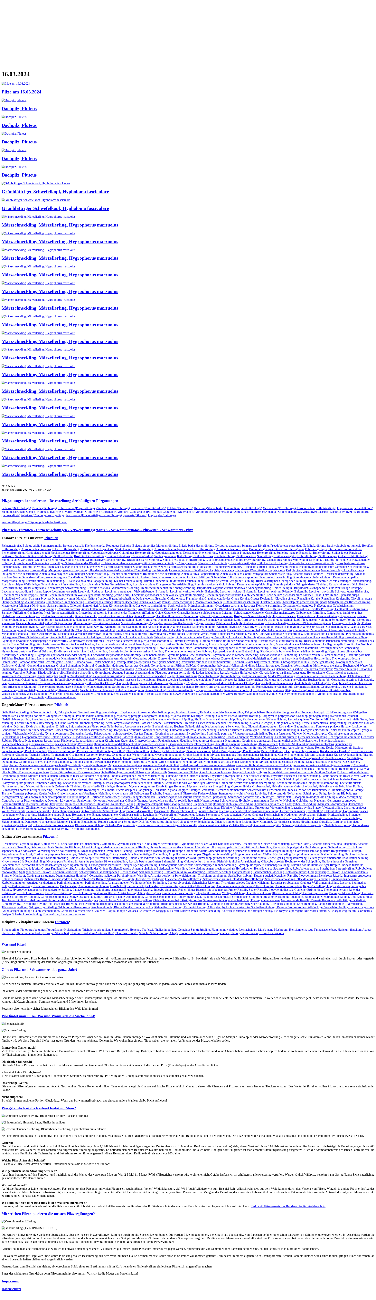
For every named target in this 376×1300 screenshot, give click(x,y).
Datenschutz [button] (11, 1289)
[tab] (188, 944)
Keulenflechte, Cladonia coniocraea (61, 793)
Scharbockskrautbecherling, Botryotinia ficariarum (110, 730)
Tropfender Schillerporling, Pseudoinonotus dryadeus (174, 779)
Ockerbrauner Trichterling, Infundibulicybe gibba (51, 679)
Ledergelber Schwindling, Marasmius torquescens (316, 804)
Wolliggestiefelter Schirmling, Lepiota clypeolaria (160, 882)
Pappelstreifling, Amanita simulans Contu (225, 573)
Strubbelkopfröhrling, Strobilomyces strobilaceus (109, 723)
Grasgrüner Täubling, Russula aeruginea (253, 581)
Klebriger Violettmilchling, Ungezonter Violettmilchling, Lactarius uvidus (266, 807)
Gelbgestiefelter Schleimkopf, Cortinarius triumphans (139, 619)
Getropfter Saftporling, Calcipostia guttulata (235, 779)
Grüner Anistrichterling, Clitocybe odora (172, 563)
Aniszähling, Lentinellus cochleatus (122, 630)
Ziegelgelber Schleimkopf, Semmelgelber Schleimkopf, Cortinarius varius (217, 619)
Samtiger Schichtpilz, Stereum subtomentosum (217, 790)
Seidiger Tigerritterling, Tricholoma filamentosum (59, 907)
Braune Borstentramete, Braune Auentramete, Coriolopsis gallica (102, 814)
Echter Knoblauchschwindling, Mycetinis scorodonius (138, 640)
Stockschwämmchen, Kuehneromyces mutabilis (161, 577)
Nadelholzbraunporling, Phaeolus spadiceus (29, 719)
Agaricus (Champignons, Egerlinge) (43, 515)
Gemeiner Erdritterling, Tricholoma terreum (321, 889)
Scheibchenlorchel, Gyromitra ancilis (211, 655)
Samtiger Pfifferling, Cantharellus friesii (26, 612)
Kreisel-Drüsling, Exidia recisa (51, 651)
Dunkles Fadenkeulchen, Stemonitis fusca (54, 775)
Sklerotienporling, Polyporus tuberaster (178, 637)
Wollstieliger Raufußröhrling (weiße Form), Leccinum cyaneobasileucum (123, 595)
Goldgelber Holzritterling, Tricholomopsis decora (329, 658)
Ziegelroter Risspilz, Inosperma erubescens (344, 875)
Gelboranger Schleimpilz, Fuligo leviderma (313, 793)
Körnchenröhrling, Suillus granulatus (153, 556)
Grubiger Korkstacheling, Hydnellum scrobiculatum (284, 814)
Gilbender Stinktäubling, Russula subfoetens (306, 744)
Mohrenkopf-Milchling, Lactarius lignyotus (319, 559)
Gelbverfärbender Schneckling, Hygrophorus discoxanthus (117, 811)
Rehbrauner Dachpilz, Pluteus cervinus (240, 623)
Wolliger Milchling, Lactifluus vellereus (246, 893)
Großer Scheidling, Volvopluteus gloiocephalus (121, 662)
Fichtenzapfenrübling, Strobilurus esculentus (166, 686)
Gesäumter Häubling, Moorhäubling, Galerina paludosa (89, 847)
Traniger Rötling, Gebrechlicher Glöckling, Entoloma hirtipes (269, 872)
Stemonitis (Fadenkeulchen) (19, 511)
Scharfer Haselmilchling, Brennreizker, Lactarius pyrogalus (48, 914)
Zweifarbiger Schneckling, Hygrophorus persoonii (33, 655)
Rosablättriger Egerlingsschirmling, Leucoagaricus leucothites (83, 865)
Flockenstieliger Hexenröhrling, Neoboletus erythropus (84, 552)
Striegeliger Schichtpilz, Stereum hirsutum (207, 758)
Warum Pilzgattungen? (16, 522)
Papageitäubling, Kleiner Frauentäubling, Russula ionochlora (130, 581)
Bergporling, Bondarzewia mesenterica (97, 570)
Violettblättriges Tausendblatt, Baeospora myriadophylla (289, 797)
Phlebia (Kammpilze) (180, 508)
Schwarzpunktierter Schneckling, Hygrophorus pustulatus (161, 676)
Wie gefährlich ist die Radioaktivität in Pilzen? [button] (39, 1108)
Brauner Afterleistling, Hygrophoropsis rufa (211, 847)
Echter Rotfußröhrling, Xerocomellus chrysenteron (83, 549)
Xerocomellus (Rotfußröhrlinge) (316, 508)
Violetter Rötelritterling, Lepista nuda (145, 570)
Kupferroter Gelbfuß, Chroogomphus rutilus (281, 662)
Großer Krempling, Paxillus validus (23, 858)
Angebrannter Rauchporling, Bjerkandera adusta (31, 814)
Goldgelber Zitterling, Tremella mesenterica (301, 723)
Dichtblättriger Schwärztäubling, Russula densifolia (78, 588)
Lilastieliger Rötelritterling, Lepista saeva (260, 570)
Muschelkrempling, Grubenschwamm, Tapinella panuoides (187, 712)
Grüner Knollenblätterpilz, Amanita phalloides (69, 868)
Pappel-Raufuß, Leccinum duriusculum (52, 595)
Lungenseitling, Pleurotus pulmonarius (350, 633)
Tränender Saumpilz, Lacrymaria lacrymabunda (94, 655)
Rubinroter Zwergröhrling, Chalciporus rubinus (262, 559)
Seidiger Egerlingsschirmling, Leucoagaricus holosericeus (157, 865)
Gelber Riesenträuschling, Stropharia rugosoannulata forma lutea (68, 669)
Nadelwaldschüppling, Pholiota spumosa (69, 761)
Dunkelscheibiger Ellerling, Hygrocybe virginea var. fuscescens (333, 683)
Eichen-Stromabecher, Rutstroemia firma (75, 772)
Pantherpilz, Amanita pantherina (83, 861)
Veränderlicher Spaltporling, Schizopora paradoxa (223, 797)
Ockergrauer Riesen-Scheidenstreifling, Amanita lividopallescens (42, 637)
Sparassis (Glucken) (135, 515)
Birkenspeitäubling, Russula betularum (128, 861)
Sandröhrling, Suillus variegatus (276, 556)
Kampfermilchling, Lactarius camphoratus (87, 658)
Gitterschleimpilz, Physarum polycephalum (213, 775)
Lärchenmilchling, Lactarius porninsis (346, 655)
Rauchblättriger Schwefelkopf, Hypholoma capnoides (224, 577)
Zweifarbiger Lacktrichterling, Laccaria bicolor (100, 651)
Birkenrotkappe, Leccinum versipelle (54, 591)
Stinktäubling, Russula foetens (259, 744)
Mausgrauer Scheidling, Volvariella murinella (179, 662)
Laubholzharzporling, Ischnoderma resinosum (277, 783)
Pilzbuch (51, 538)
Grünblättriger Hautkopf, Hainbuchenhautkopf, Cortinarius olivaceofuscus (47, 910)
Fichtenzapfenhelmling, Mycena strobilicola (95, 758)
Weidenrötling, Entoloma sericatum (209, 872)
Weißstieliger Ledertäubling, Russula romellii (51, 690)
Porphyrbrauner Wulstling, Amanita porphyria (145, 875)
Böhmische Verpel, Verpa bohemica (208, 633)
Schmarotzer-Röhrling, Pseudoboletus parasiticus (271, 545)
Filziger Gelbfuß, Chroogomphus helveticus (202, 665)
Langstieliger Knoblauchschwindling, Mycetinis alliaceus (264, 644)
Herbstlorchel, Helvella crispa (254, 868)
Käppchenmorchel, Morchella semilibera (312, 630)
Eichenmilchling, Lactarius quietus (287, 719)
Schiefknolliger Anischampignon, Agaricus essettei (159, 626)
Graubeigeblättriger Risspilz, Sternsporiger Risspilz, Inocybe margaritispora (117, 879)
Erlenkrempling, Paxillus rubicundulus (320, 903)
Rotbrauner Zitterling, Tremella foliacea (26, 754)
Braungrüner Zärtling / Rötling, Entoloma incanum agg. (79, 818)
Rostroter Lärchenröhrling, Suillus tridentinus (102, 556)
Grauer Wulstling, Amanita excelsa (342, 570)
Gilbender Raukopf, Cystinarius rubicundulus (236, 850)
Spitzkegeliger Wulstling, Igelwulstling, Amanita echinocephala (196, 868)
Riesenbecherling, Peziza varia (74, 744)
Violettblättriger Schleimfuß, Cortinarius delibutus (110, 779)
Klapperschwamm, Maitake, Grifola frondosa (80, 598)
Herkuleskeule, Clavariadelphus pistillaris (265, 672)
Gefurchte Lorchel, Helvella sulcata (316, 786)
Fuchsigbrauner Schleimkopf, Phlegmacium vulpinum (297, 619)
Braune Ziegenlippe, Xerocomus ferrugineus (276, 549)
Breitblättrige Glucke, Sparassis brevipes (27, 598)
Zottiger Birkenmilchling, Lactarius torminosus (30, 886)
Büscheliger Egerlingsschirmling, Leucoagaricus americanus (304, 858)
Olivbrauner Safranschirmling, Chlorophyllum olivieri (65, 605)
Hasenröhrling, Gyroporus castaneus (218, 545)
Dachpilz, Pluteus (19, 108)
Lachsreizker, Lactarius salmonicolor (109, 566)
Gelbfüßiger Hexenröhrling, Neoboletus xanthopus (150, 552)
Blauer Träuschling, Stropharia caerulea (35, 644)
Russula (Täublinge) (44, 508)
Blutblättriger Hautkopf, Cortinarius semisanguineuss (297, 850)
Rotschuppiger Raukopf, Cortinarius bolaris (180, 850)
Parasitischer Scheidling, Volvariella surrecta (218, 910)
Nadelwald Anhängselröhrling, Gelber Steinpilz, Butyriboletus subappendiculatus (284, 588)
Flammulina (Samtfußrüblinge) (243, 508)
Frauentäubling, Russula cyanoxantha (68, 581)
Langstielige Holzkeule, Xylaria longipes (162, 790)
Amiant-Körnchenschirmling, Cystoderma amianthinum (133, 605)
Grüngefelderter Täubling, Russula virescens (323, 584)
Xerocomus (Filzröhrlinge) (279, 508)
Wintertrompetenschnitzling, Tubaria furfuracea (262, 733)
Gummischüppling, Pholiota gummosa (242, 719)
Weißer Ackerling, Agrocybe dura (194, 623)
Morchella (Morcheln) (50, 511)
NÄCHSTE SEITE (15, 68)
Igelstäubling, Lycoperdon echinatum (218, 651)
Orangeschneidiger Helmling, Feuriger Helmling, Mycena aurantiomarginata (94, 765)
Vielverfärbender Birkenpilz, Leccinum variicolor (164, 591)
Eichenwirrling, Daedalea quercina (227, 737)
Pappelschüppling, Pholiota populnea (24, 751)
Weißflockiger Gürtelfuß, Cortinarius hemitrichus (218, 783)
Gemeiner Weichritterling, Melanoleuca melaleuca (311, 665)
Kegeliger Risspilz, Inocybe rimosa (296, 875)
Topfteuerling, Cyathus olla (68, 754)
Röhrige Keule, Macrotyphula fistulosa (339, 747)
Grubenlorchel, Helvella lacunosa (273, 786)
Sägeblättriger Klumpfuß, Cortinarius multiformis (231, 747)
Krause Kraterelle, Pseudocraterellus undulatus (104, 616)
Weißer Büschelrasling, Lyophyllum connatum (291, 854)
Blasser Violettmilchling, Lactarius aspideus (339, 807)
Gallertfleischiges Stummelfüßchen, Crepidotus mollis (134, 772)
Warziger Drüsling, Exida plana (21, 726)
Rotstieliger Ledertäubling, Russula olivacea (206, 679)
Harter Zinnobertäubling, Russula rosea (251, 640)
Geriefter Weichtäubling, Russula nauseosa (109, 679)
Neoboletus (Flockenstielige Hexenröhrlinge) (94, 515)
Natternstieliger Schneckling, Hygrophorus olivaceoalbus (327, 651)
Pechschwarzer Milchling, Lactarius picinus (198, 818)
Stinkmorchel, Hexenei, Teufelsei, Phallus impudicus (144, 929)
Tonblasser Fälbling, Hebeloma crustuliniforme (31, 900)
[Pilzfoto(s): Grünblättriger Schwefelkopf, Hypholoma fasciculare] (36, 183)
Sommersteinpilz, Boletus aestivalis (62, 545)
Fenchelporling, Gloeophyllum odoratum (253, 726)
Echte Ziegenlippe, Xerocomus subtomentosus (333, 549)
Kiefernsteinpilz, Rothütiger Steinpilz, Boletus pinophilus (120, 545)
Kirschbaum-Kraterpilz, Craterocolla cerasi (131, 740)
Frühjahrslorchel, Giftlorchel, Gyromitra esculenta (111, 843)
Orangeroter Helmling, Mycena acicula (166, 715)
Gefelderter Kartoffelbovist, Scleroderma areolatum (262, 879)
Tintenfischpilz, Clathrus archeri (58, 723)
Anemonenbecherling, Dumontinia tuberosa (169, 730)
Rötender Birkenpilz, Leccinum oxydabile (308, 591)
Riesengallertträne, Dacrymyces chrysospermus (290, 751)
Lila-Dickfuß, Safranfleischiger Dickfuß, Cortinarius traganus (148, 886)
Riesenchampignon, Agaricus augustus (216, 626)
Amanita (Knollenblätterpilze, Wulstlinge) (291, 511)
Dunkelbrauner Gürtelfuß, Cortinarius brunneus (42, 768)
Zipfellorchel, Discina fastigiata (60, 843)
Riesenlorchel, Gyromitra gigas (21, 843)
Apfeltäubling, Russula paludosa (275, 584)
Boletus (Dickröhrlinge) (16, 508)
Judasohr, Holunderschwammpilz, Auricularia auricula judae (237, 566)
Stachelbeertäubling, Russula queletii (251, 875)
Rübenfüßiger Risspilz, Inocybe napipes (203, 889)
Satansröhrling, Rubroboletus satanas (296, 868)
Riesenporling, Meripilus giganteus (51, 570)
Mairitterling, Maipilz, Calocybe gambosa (256, 633)
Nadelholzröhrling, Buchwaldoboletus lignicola (332, 545)
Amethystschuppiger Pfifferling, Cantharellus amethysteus (174, 609)
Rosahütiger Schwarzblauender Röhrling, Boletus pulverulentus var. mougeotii (98, 563)
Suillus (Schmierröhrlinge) (113, 508)
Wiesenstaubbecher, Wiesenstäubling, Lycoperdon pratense (38, 693)
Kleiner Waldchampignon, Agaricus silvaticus (146, 644)
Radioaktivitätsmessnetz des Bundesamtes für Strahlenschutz (288, 1206)
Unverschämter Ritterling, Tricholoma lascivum (210, 768)
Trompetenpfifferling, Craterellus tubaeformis (79, 612)
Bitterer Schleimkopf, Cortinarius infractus (99, 768)
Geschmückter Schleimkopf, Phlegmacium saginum (112, 690)
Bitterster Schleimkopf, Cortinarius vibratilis (153, 768)
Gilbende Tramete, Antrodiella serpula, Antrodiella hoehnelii (162, 800)
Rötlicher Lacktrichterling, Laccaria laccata (283, 563)
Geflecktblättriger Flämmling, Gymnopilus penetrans (326, 879)
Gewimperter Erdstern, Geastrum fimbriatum (235, 765)
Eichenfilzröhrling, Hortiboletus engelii (26, 552)
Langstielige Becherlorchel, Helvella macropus (57, 648)
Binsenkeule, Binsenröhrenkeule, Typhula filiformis (186, 811)
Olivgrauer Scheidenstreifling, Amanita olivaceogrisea (35, 573)
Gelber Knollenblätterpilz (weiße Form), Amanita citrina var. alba (301, 843)
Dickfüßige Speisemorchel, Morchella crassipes (256, 630)
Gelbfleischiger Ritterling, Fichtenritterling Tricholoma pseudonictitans (89, 903)
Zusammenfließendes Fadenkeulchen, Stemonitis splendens (308, 740)
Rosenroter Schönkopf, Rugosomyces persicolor (254, 690)
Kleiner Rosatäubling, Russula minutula (300, 640)
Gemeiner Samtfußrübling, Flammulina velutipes (208, 929)
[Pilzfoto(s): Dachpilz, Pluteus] (14, 100)
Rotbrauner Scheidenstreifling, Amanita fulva (171, 573)
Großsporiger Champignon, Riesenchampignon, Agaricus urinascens (282, 626)
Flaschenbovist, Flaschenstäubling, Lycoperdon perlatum (332, 616)
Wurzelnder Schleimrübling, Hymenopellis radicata (288, 637)
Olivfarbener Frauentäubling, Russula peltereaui (198, 581)
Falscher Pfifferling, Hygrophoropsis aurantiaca (153, 847)
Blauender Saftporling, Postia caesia (70, 751)
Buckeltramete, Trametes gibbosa (332, 790)
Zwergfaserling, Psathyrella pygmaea (209, 733)
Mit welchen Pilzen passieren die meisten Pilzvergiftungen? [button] (48, 1214)
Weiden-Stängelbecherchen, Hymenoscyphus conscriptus (156, 797)
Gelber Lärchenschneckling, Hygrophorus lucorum (214, 648)
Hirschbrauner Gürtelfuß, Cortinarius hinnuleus (330, 821)
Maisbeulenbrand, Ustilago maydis (321, 644)
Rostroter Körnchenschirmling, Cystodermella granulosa (278, 605)
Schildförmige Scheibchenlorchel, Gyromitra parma (156, 655)
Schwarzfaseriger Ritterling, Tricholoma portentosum (162, 651)
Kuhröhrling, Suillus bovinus (195, 556)
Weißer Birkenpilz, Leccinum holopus (219, 591)
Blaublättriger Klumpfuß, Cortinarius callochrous (170, 747)
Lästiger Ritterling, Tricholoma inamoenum (56, 790)
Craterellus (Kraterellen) (178, 511)
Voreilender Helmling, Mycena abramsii (108, 793)
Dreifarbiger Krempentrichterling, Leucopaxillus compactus (277, 768)
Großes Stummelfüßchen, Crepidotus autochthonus (199, 772)
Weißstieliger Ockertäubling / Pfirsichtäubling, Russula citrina (62, 584)
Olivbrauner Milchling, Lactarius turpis (128, 850)
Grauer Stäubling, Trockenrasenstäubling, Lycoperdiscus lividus (184, 690)
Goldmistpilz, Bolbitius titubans (262, 730)
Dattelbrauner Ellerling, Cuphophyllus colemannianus (259, 683)
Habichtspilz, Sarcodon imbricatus (23, 662)
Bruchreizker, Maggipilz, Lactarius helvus (164, 910)
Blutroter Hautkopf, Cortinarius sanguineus (28, 875)
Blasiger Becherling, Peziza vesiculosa (137, 602)
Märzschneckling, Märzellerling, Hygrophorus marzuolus (60, 224)
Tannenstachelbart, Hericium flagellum (338, 929)
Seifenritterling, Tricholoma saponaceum (295, 896)
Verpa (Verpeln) (74, 511)
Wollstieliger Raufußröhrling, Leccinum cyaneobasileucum (205, 595)
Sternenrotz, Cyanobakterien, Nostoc (228, 814)
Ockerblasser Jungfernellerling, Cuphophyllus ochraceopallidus (186, 683)
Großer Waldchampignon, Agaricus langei (202, 644)
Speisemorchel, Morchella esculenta (204, 630)
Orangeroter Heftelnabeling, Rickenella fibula (84, 719)
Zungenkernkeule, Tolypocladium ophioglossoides (101, 733)
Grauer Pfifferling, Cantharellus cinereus (158, 616)
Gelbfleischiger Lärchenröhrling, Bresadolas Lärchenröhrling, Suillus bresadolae (135, 559)
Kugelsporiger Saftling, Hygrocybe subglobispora (194, 804)
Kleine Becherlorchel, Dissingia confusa (177, 900)
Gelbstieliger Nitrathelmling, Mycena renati (250, 761)
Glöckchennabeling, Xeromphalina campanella (143, 719)
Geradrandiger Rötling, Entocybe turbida (346, 896)
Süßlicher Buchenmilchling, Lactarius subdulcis (31, 658)
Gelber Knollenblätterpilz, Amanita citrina (234, 843)
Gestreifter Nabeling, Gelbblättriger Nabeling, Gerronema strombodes (313, 800)
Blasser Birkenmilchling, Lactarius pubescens (300, 893)
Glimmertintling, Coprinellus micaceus (96, 623)
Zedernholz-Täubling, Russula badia (77, 786)
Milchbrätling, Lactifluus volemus (302, 655)
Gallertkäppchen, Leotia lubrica (21, 868)
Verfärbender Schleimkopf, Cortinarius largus (142, 818)
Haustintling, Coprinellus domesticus (248, 740)
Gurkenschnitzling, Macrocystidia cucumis (28, 786)
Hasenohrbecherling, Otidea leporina (132, 598)
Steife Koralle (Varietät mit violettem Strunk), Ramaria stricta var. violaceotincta (171, 807)
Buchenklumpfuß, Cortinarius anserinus (332, 679)
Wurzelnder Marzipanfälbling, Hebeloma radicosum (175, 765)
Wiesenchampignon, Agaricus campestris (38, 626)
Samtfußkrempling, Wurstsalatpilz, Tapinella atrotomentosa (114, 712)
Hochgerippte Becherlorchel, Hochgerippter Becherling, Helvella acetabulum (135, 648)
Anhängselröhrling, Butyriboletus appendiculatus (202, 588)
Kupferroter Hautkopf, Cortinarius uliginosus (40, 896)
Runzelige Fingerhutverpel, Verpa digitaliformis (117, 633)
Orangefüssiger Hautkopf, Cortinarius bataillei (97, 896)
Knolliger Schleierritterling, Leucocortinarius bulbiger (92, 676)
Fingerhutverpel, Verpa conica (166, 633)
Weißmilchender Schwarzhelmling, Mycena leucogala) (239, 723)
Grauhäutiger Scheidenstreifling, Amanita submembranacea (105, 573)
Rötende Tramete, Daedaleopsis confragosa (77, 737)
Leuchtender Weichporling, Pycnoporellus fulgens (174, 814)
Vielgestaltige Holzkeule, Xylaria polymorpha (41, 733)
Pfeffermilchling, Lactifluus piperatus (217, 744)
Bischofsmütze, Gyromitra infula (249, 896)
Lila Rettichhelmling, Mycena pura (41, 861)
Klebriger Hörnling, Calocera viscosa (214, 715)
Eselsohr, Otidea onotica (170, 598)
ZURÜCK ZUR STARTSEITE (21, 65)
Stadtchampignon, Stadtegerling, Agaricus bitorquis (95, 626)
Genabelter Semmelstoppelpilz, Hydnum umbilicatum (309, 693)
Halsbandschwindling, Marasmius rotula (302, 761)
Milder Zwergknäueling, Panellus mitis (236, 751)
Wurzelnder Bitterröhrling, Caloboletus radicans (124, 858)
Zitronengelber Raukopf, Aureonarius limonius (267, 903)
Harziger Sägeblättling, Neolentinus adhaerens (151, 758)
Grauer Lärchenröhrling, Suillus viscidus (60, 559)
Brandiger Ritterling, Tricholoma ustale (158, 903)
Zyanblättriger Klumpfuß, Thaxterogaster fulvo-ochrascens (38, 825)
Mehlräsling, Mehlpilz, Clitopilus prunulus (73, 630)
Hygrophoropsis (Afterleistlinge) (213, 511)
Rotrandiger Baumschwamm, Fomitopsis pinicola (309, 726)
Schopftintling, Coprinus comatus (59, 609)
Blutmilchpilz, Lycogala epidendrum (305, 730)
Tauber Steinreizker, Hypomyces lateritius (203, 896)
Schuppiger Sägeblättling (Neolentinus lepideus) (328, 715)
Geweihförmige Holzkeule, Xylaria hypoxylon (38, 758)
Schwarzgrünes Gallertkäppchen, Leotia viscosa (108, 872)
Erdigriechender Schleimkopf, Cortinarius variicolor (295, 779)
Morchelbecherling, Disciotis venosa (257, 655)
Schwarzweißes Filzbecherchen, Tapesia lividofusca (279, 790)
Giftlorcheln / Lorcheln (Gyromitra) (107, 511)
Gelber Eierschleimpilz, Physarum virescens (268, 775)
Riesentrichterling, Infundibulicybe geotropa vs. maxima (232, 676)
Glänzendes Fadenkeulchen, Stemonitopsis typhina (214, 793)
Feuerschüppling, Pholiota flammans (194, 719)
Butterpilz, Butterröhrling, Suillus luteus (323, 552)
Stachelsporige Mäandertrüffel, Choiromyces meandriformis (67, 640)
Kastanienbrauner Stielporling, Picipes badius (44, 623)
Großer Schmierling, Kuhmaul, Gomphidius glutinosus (90, 665)
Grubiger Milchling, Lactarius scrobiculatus (272, 882)
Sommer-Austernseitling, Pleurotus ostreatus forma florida (159, 672)
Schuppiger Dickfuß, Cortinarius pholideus (150, 821)
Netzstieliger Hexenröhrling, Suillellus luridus (211, 552)
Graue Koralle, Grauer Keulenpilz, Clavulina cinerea (263, 598)
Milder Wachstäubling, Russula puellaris (293, 676)
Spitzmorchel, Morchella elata (163, 630)
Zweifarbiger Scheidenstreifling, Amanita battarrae (99, 577)
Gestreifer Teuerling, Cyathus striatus (108, 754)
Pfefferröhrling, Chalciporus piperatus (209, 559)
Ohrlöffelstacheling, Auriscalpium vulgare (288, 747)
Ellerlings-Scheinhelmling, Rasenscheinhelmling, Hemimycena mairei (262, 811)
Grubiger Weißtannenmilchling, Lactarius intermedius (333, 882)
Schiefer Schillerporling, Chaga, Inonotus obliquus (170, 933)
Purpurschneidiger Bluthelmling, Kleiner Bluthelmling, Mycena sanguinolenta (285, 754)
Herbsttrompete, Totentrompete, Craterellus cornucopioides (38, 616)
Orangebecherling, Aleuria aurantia (23, 602)
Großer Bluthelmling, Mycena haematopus (209, 754)
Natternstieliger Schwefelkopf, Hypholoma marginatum (234, 800)
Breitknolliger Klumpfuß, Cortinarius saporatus (271, 821)
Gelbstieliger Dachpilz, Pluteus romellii (158, 793)
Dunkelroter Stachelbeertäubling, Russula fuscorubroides (270, 907)
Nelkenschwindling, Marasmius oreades (255, 665)
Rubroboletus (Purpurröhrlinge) (77, 508)
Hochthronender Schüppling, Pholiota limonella (314, 861)
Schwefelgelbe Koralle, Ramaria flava (68, 662)
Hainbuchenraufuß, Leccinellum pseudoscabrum (272, 595)
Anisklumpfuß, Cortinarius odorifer (135, 658)
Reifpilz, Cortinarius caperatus (213, 686)
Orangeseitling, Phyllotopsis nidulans (351, 723)
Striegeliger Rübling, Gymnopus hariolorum (210, 903)
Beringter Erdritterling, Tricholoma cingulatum (74, 893)
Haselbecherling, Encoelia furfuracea (219, 730)
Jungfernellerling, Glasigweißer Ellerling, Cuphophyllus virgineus (106, 683)
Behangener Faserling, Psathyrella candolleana (304, 669)
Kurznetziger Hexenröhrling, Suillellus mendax (269, 552)
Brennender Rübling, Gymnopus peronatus (290, 765)
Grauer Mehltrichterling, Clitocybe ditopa (160, 775)
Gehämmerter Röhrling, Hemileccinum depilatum (141, 588)
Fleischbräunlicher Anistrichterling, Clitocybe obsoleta (250, 861)
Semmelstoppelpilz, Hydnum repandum (208, 616)
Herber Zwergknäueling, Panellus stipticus (320, 758)
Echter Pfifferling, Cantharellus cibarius (234, 609)
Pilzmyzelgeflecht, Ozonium (41, 800)
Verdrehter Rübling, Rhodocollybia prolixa (39, 672)
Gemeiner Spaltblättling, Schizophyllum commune (329, 737)
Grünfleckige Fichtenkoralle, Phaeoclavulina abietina (195, 825)
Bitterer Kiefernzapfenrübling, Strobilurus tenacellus (106, 686)
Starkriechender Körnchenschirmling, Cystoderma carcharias (205, 605)
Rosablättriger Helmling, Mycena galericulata (184, 786)
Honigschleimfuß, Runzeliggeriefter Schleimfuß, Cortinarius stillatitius (276, 686)
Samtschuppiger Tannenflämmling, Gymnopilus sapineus (229, 865)
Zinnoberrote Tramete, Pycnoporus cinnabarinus (263, 758)
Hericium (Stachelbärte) (208, 508)
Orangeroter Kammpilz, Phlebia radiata (70, 715)
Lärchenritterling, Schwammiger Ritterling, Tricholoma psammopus (57, 828)
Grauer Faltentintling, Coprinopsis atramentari (109, 609)
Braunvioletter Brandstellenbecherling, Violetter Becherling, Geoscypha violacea (143, 744)
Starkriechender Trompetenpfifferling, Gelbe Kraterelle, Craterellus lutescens (155, 612)
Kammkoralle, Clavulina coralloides (208, 598)
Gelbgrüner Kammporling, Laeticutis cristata (333, 783)
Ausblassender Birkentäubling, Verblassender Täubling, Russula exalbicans (121, 693)
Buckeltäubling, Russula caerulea (157, 679)
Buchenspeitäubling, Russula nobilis (287, 865)
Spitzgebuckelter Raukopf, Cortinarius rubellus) (48, 872)
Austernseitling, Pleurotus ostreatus (116, 933)
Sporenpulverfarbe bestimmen (48, 522)
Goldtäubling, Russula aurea (236, 584)
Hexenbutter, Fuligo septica (283, 712)
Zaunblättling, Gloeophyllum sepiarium (129, 737)
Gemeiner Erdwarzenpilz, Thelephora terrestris (255, 818)
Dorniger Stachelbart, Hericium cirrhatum (69, 933)
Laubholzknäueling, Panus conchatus (319, 775)
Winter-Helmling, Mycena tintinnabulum (157, 754)
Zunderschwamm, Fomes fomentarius (55, 730)
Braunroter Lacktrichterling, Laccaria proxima (89, 644)
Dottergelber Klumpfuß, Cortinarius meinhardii (215, 886)
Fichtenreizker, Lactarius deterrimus (24, 566)
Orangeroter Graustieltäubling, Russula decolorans (187, 584)
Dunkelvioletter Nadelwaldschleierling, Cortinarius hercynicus (259, 658)
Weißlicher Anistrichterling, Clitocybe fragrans (132, 893)
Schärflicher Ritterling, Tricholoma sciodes (218, 882)
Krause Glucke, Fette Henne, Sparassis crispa (331, 595)
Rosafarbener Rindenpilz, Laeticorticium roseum (74, 740)
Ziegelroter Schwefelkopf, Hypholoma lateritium (232, 854)
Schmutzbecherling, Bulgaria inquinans (54, 779)
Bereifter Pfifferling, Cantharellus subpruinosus (338, 609)
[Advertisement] (119, 32)
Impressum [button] (10, 1281)
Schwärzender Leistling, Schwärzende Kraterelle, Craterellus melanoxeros (249, 612)
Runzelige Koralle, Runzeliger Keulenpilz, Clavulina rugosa (334, 598)
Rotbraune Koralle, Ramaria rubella (337, 768)
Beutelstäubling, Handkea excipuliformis (80, 619)
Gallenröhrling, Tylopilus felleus (245, 712)
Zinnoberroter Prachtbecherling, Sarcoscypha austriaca (79, 602)
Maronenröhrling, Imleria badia (175, 545)
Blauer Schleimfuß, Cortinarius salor (230, 662)
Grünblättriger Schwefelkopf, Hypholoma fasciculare (55, 191)
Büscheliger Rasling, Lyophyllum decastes (335, 662)
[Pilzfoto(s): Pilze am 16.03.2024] (16, 83)
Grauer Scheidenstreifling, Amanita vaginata (40, 577)
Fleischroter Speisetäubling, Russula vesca (284, 577)
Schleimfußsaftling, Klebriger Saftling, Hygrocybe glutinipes (39, 804)
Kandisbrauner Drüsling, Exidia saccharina (346, 751)
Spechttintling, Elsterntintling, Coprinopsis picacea (337, 811)
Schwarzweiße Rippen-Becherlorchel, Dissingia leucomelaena (241, 900)
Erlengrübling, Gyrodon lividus (232, 786)
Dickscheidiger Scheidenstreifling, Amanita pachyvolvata (117, 637)
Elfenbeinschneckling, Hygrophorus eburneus (94, 672)
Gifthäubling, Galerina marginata (33, 847)
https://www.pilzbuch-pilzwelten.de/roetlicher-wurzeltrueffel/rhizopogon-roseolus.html (222, 693)
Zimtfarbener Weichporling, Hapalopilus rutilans (191, 893)
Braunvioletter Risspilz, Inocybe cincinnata (150, 889)
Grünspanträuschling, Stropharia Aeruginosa (337, 563)
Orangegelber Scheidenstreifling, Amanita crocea (281, 573)
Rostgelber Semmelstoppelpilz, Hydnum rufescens (265, 616)
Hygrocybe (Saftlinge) (162, 515)
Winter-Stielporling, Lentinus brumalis (273, 737)
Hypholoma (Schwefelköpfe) (355, 508)
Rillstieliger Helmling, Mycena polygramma (128, 786)
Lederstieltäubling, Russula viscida (217, 672)
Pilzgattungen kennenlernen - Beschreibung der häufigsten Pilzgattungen (60, 501)
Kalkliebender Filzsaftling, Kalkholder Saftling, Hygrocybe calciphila (120, 804)
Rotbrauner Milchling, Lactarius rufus (58, 783)
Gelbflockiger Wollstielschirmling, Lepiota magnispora (340, 907)
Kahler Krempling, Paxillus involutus (344, 854)
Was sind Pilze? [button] (14, 944)
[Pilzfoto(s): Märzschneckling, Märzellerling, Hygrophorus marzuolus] (38, 216)
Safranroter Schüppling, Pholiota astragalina (107, 775)
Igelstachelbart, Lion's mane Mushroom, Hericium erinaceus (276, 929)
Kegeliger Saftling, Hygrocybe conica (326, 886)
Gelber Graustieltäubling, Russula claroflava (128, 584)
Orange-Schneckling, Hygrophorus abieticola (260, 772)
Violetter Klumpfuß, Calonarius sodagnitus (255, 825)
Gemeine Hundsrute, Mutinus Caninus (312, 772)
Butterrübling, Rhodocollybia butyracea (266, 651)
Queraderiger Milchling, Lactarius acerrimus (94, 807)
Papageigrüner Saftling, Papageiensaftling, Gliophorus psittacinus (83, 889)
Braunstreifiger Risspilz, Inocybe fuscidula (337, 865)
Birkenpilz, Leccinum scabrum (262, 591)
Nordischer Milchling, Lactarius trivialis (334, 719)
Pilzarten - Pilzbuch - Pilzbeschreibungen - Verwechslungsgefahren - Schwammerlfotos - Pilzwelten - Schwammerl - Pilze (97, 530)
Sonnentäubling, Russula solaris (119, 747)
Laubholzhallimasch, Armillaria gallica (133, 669)
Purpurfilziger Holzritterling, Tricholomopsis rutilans (78, 929)
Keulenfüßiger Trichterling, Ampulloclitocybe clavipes (167, 854)
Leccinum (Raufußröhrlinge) (148, 508)
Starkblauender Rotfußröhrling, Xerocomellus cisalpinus (150, 549)
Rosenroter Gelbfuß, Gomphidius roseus (150, 665)
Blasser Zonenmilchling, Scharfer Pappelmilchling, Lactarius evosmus (118, 825)
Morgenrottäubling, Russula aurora (23, 581)
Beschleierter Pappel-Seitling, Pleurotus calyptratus (126, 761)
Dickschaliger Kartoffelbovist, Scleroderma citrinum (197, 879)
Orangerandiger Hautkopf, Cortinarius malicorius (86, 875)
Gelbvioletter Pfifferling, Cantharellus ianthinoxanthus (329, 612)
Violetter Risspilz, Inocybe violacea (116, 910)
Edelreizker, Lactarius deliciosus (66, 566)
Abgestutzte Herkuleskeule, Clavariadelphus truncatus (324, 672)
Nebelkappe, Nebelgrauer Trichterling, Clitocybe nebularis (97, 854)
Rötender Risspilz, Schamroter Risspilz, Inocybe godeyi (36, 879)
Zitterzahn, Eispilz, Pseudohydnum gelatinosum (304, 566)
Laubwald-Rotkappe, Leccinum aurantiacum (105, 591)
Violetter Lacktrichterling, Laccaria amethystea (227, 563)
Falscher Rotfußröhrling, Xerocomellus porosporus (216, 549)
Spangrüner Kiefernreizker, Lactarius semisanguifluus (166, 566)
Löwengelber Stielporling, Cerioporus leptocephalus (92, 800)
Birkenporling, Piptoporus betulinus (24, 929)
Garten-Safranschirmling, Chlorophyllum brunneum (184, 861)
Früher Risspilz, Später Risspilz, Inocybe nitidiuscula (261, 889)
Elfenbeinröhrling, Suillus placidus (235, 556)
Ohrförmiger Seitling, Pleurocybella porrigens (275, 910)
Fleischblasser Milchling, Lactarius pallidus (125, 900)
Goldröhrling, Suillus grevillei (54, 556)
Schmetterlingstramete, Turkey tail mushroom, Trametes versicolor (243, 933)
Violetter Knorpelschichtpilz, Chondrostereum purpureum (327, 733)
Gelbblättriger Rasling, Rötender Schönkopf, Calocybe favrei (39, 712)
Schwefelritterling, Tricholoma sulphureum (200, 875)
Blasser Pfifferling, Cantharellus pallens (284, 609)
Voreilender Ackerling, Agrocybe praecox (147, 623)
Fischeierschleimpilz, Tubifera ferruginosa (326, 712)
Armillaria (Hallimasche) (249, 511)
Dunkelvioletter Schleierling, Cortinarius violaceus (189, 658)
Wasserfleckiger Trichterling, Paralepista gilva (30, 676)
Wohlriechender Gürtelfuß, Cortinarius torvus (159, 783)
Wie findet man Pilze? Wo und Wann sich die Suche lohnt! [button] (48, 1016)
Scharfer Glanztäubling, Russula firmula (74, 747)
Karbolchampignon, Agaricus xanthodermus (29, 882)
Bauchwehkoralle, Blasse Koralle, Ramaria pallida (122, 907)
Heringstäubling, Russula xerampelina (335, 577)
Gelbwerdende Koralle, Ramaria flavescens (308, 900)
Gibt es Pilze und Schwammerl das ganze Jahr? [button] (40, 970)
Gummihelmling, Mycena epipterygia (118, 715)
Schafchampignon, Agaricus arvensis (348, 626)
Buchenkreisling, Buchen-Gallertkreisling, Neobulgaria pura (189, 726)
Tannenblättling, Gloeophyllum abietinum (180, 737)
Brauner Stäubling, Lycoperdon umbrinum (28, 619)
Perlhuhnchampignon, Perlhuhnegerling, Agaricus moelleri (93, 882)
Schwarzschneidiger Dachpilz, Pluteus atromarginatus (298, 623)
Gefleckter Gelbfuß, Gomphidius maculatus (28, 665)
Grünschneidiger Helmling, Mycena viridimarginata (191, 761)
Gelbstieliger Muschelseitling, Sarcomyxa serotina (180, 751)
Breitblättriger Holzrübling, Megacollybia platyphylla (271, 847)
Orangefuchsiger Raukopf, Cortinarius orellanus (338, 872)
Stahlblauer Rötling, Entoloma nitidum (163, 872)
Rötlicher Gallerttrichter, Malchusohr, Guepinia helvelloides (270, 679)
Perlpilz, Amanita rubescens (303, 570)
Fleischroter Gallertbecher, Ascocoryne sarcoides (121, 726)
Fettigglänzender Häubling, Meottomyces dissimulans (191, 740)
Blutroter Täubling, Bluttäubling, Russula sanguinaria (90, 821)
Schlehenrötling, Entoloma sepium (304, 633)
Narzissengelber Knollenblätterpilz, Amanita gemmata (70, 850)
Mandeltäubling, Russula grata (79, 900)
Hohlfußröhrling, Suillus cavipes (317, 556)
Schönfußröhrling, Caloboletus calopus (70, 858)
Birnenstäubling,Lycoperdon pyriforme (26, 737)
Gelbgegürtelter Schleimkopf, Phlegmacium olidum (209, 821)
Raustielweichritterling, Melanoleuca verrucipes (58, 633)
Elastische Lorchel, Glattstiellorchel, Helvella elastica (172, 723)
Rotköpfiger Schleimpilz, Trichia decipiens (110, 790)
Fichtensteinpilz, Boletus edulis (21, 545)
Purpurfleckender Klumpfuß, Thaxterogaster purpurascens (37, 686)
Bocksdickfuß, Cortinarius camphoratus (84, 886)
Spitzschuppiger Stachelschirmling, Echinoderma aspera (231, 858)
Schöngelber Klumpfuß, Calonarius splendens (273, 886)
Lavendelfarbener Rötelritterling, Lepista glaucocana (201, 570)
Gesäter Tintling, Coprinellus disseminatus (160, 733)
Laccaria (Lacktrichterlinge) (334, 511)
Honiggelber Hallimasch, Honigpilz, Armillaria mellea (241, 669)
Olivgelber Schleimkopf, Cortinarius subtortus (312, 818)
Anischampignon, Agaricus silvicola (24, 630)
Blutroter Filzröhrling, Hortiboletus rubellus (199, 640)
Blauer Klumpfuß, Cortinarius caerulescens (93, 797)
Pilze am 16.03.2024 (21, 91)
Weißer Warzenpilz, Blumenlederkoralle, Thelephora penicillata (41, 811)
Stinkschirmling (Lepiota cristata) (175, 858)
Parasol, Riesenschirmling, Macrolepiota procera (192, 602)
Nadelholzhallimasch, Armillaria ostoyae (182, 669)
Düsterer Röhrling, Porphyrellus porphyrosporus (267, 715)
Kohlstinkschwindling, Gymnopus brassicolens (255, 804)
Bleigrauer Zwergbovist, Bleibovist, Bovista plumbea (318, 690)
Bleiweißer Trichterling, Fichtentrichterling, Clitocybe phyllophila (194, 907)
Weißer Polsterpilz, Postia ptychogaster (106, 783)
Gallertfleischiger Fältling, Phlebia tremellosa (121, 751)
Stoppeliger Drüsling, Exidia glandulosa (66, 726)
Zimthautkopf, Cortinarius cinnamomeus (151, 896)
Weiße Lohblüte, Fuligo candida (266, 793)
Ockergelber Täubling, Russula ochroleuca (305, 581)
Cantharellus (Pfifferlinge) (146, 511)
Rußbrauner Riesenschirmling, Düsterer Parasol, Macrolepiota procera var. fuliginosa (275, 602)
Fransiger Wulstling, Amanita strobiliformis (229, 637)
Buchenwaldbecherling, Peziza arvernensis (28, 744)
